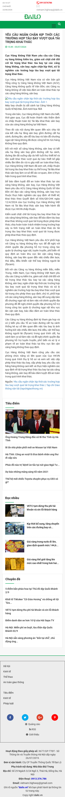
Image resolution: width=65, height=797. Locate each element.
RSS (33, 729)
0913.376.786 (38, 778)
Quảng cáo (33, 724)
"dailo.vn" (23, 787)
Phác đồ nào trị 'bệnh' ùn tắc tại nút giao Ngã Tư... (32, 464)
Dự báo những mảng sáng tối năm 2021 (26, 471)
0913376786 (46, 2)
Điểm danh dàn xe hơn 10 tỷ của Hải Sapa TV (29, 620)
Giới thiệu (33, 734)
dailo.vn (38, 795)
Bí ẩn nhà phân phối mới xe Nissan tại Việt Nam (31, 447)
